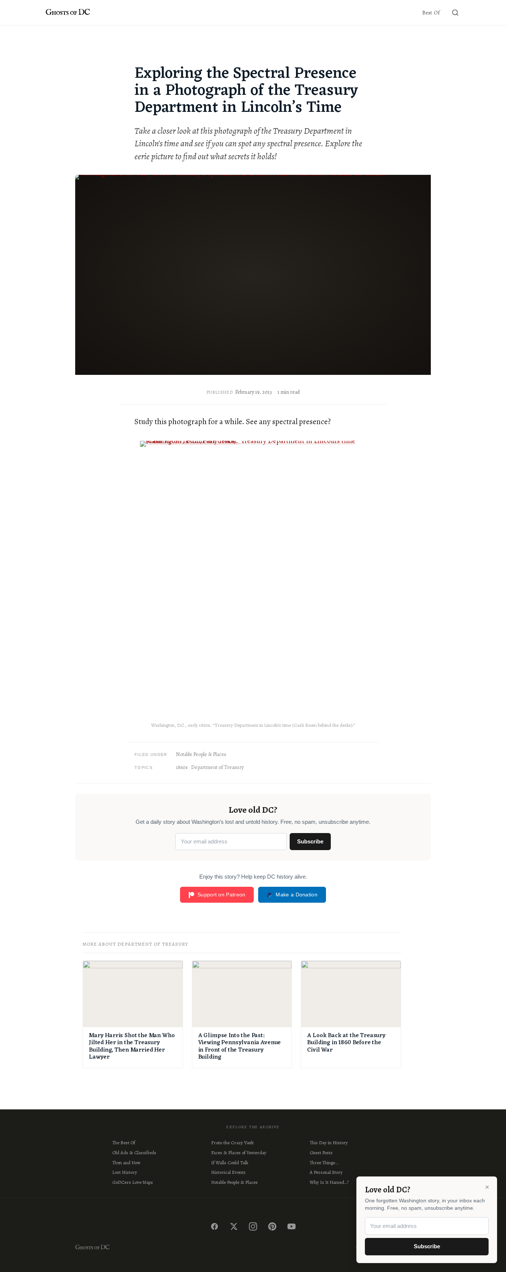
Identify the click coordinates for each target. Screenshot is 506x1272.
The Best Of (123, 1142)
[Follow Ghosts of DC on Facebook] (214, 1226)
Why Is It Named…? (329, 1182)
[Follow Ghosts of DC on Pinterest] (272, 1226)
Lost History (124, 1172)
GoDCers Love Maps (132, 1182)
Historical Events (228, 1172)
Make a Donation (296, 895)
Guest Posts (321, 1152)
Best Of (431, 12)
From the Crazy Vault (232, 1142)
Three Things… (324, 1162)
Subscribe (310, 841)
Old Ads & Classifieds (134, 1152)
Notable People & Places (201, 754)
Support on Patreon (221, 895)
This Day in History (329, 1142)
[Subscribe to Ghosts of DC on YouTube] (291, 1226)
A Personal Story (326, 1172)
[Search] (455, 12)
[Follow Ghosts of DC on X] (234, 1226)
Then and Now (126, 1162)
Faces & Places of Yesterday (238, 1152)
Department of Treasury (217, 767)
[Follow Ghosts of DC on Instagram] (253, 1226)
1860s (182, 767)
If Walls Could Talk (229, 1162)
